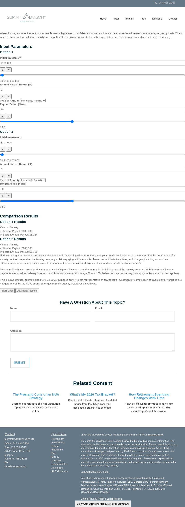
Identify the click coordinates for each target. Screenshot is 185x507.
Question (16, 330)
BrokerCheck (155, 434)
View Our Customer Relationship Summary (103, 503)
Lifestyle (56, 460)
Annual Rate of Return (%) (16, 84)
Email (98, 308)
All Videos (57, 467)
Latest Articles (59, 464)
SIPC (146, 481)
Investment (57, 442)
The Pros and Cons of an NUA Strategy (36, 396)
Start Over (7, 290)
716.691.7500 (167, 3)
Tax (53, 453)
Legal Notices (114, 498)
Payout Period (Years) (13, 104)
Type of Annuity (10, 100)
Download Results (27, 290)
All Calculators (59, 471)
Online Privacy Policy (92, 498)
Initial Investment (10, 57)
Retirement (57, 438)
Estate (55, 446)
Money (55, 456)
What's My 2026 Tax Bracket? (92, 394)
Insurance (57, 449)
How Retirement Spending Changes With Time (149, 396)
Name (13, 308)
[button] (115, 18)
